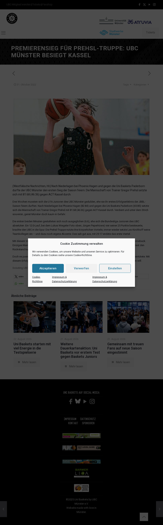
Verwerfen (81, 268)
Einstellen (115, 268)
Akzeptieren (47, 268)
